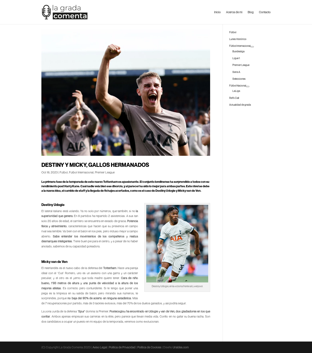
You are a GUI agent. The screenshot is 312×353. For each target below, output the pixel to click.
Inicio (217, 12)
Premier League (105, 172)
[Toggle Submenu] (252, 46)
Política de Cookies (149, 347)
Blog (251, 12)
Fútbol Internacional (81, 172)
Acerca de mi (234, 12)
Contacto (265, 12)
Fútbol (64, 172)
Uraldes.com (181, 347)
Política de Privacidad (122, 347)
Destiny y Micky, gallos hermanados (95, 165)
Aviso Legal (100, 347)
